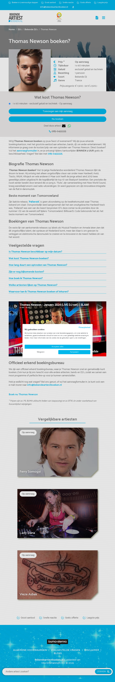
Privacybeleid (84, 327)
